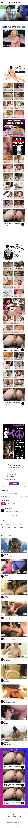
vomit (20, 524)
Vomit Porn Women (14, 515)
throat (21, 527)
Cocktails (6, 681)
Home (7, 814)
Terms (14, 816)
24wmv (6, 723)
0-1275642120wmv (9, 597)
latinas (15, 527)
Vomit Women (12, 520)
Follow (21, 511)
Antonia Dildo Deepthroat (10, 639)
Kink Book (7, 508)
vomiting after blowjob (9, 618)
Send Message (9, 511)
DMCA (20, 816)
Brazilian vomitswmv (9, 744)
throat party (8, 524)
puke (3, 527)
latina (9, 527)
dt (15, 524)
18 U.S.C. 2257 (14, 819)
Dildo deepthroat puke (9, 660)
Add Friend (16, 511)
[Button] (3, 503)
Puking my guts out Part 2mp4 (11, 702)
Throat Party (7, 577)
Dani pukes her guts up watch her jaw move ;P (14, 556)
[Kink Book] (2, 510)
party (3, 531)
